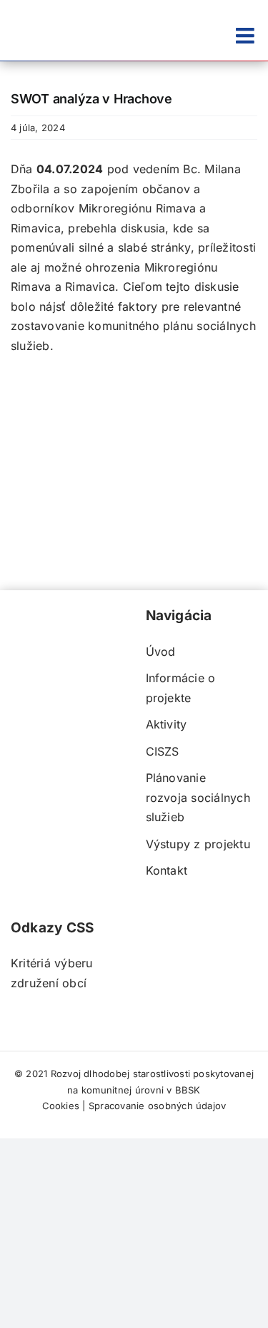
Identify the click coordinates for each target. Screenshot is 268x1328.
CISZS (162, 751)
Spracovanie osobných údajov (157, 1105)
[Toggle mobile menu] (246, 35)
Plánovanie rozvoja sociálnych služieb (198, 797)
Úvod (161, 651)
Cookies (61, 1105)
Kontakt (167, 870)
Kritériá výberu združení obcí (52, 973)
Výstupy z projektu (198, 844)
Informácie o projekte (181, 688)
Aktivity (166, 724)
